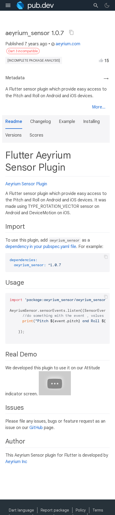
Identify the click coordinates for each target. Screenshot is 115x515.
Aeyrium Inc (16, 461)
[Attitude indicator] (55, 394)
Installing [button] (91, 121)
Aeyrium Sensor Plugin (26, 184)
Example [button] (67, 121)
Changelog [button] (40, 121)
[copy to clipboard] (106, 257)
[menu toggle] (8, 5)
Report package (55, 510)
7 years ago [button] (36, 44)
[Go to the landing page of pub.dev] (35, 5)
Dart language (21, 510)
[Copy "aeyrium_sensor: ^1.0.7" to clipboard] (71, 32)
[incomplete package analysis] (33, 60)
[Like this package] (101, 60)
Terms (98, 510)
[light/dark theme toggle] (107, 5)
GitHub (36, 427)
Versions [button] (13, 135)
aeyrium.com (68, 44)
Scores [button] (36, 135)
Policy (81, 510)
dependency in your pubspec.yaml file (40, 246)
